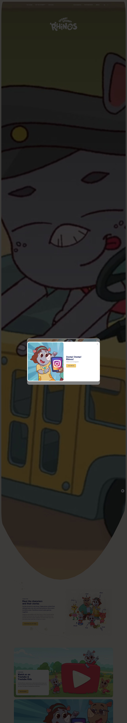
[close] (97, 344)
